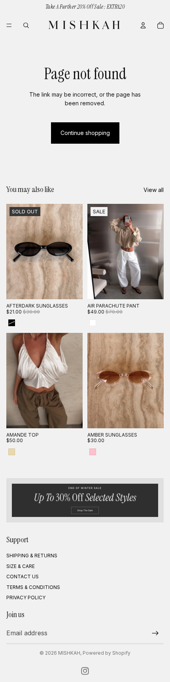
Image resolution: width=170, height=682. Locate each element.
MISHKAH (69, 653)
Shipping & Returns (31, 556)
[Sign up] (155, 633)
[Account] (143, 25)
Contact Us (22, 576)
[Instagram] (85, 671)
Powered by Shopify (106, 653)
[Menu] (9, 25)
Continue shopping (85, 132)
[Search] (26, 25)
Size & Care (20, 566)
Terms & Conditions (33, 587)
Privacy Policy (25, 597)
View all (154, 189)
